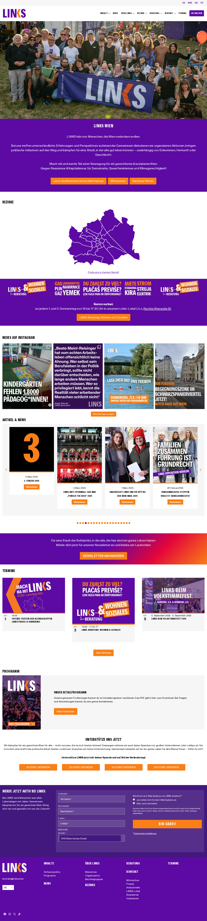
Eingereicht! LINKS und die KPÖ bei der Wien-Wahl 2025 (80, 494)
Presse (130, 883)
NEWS (115, 13)
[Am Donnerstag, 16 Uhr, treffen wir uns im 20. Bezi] (129, 376)
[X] (14, 914)
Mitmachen (132, 880)
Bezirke (90, 885)
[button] (77, 523)
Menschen (91, 871)
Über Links (92, 863)
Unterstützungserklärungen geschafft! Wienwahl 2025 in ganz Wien (176, 496)
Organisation (92, 875)
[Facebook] (4, 914)
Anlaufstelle (133, 887)
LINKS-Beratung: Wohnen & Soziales (101, 629)
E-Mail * (62, 818)
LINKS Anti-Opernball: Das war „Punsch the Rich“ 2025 (32, 494)
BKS (190, 3)
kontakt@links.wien (13, 878)
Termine (173, 863)
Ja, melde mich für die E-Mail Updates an (156, 800)
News (47, 883)
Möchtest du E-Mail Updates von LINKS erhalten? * (158, 796)
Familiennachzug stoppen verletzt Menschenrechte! (128, 494)
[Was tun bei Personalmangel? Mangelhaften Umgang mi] (27, 376)
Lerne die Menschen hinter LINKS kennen (78, 181)
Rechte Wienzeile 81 (157, 308)
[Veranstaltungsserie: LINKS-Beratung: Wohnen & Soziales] (97, 626)
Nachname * (64, 806)
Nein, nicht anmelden (147, 803)
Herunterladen (66, 711)
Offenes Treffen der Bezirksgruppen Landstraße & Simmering (32, 620)
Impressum (132, 898)
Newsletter (132, 894)
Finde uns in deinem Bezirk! (103, 272)
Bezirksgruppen (94, 879)
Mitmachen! (118, 181)
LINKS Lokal (133, 891)
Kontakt (132, 872)
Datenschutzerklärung (145, 833)
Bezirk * (62, 833)
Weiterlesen (32, 502)
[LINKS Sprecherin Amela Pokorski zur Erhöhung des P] (78, 376)
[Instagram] (9, 914)
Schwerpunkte (52, 871)
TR (201, 3)
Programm (50, 875)
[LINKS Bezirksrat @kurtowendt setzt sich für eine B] (180, 376)
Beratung (133, 863)
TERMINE (182, 13)
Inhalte (49, 863)
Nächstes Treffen (143, 181)
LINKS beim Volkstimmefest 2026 (168, 618)
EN (196, 3)
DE (183, 3)
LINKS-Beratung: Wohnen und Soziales (103, 317)
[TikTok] (19, 914)
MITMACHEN (196, 13)
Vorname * (63, 794)
